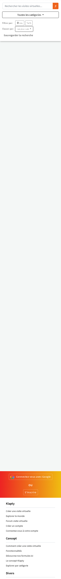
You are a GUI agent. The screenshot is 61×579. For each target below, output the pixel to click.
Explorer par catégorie (17, 565)
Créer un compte (14, 525)
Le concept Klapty (15, 560)
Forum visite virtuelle (16, 520)
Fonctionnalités (14, 550)
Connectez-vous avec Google (33, 476)
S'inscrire (30, 492)
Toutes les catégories (29, 14)
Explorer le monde (15, 516)
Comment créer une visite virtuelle (23, 545)
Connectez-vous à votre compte (22, 530)
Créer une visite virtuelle (18, 511)
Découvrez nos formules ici (19, 555)
